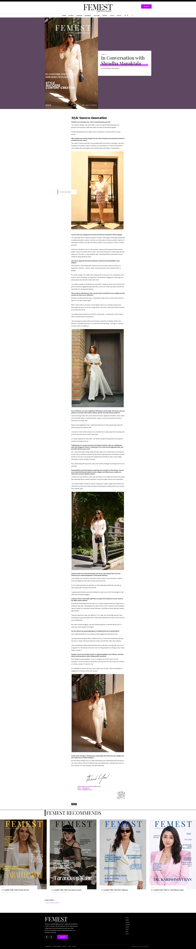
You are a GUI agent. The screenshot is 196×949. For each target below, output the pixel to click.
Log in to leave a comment (52, 902)
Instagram (93, 659)
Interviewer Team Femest (111, 68)
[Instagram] (125, 15)
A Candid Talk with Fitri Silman (114, 890)
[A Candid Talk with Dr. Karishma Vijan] (172, 854)
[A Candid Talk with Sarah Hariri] (23, 854)
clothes (98, 615)
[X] (127, 15)
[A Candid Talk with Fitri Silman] (123, 854)
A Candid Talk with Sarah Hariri (15, 890)
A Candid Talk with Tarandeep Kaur (66, 890)
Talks (103, 54)
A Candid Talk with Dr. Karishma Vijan (167, 890)
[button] (132, 15)
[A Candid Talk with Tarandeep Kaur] (73, 854)
